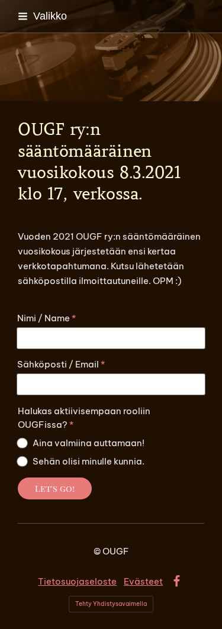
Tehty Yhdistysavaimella (111, 604)
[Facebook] (176, 581)
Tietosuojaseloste (77, 581)
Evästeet (143, 581)
